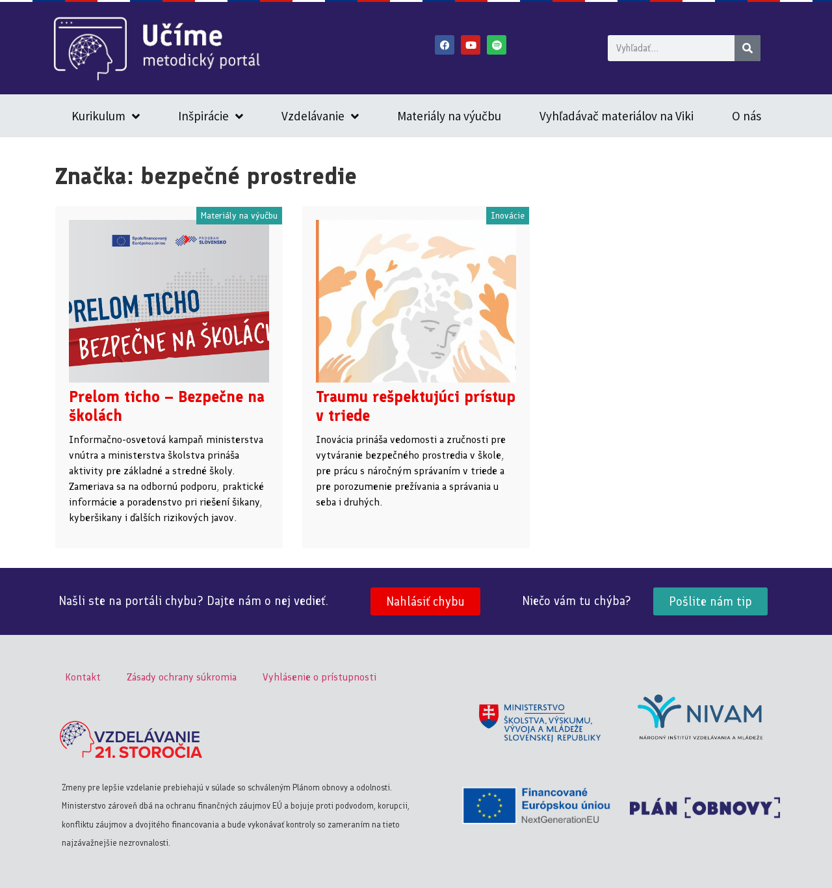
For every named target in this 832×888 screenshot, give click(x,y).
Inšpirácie (203, 116)
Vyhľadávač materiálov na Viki (617, 116)
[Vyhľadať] (747, 48)
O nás (746, 116)
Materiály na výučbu (449, 116)
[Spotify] (496, 45)
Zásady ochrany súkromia (182, 677)
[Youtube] (470, 45)
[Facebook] (444, 45)
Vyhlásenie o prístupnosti (319, 677)
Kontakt (83, 677)
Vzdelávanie (312, 116)
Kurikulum (98, 116)
